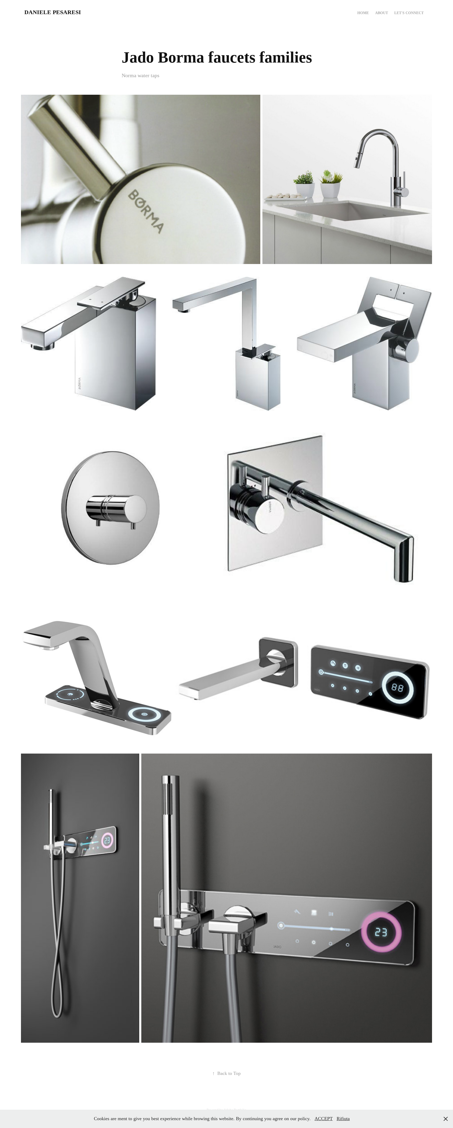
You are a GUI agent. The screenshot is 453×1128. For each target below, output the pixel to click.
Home (363, 13)
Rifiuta (343, 1118)
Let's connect (409, 13)
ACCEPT (324, 1118)
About (381, 13)
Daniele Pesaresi (52, 12)
